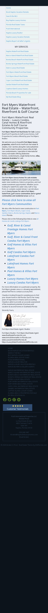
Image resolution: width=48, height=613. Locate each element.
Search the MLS (11, 16)
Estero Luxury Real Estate (15, 68)
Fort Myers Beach (13, 211)
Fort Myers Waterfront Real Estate (18, 72)
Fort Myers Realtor (9, 333)
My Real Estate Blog (13, 97)
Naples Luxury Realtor (14, 33)
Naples (28, 213)
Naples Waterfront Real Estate (17, 51)
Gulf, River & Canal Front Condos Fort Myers (22, 239)
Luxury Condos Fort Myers (23, 282)
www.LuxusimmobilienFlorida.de (14, 340)
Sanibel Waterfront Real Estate (17, 84)
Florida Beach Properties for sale (18, 93)
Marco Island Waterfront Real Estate (19, 55)
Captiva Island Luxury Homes (17, 88)
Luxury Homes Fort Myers (23, 278)
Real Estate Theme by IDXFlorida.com (33, 445)
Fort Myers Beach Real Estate (17, 76)
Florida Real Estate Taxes (15, 24)
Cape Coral (25, 211)
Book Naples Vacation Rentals (17, 12)
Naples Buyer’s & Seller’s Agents (18, 41)
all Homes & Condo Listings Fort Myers (20, 220)
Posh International (13, 29)
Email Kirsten (24, 437)
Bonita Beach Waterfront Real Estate (19, 59)
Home (8, 8)
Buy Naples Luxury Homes (16, 20)
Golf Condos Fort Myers (21, 252)
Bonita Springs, (19, 213)
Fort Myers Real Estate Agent (28, 333)
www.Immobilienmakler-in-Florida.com (16, 337)
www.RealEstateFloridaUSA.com (14, 335)
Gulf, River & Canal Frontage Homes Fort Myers (20, 229)
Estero (10, 213)
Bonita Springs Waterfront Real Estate (20, 64)
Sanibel (4, 213)
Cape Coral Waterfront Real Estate (19, 80)
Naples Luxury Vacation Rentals (18, 37)
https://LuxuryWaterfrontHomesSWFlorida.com (19, 342)
